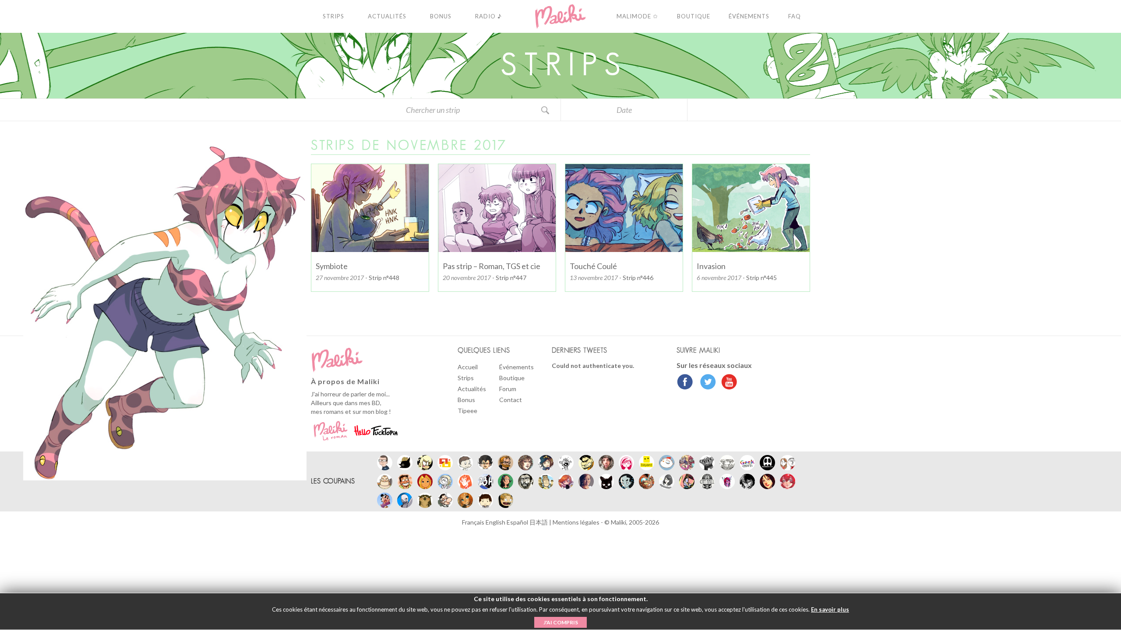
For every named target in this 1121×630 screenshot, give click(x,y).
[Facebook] (685, 382)
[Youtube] (727, 382)
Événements (516, 367)
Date (624, 110)
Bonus (466, 399)
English (496, 522)
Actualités (472, 388)
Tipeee (467, 410)
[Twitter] (705, 382)
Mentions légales (577, 522)
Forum (507, 388)
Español (518, 522)
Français (474, 522)
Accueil (468, 367)
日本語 (539, 522)
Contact (510, 399)
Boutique (512, 378)
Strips (466, 378)
